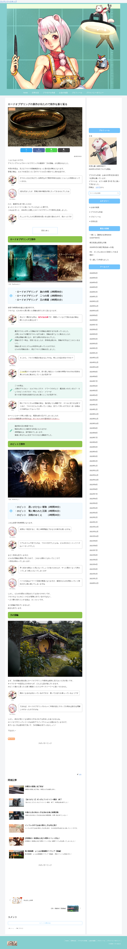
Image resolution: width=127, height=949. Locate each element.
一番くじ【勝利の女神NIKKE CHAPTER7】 (101, 236)
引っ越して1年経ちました (99, 260)
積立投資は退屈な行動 (98, 243)
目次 (43, 230)
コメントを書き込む (45, 923)
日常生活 (12, 738)
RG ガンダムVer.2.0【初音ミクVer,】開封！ (104, 253)
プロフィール (101, 940)
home (67, 940)
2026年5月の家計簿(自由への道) (102, 247)
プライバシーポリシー (113, 940)
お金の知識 (92, 940)
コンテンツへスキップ (8, 1)
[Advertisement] (45, 758)
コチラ (98, 187)
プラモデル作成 (82, 940)
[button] (64, 150)
